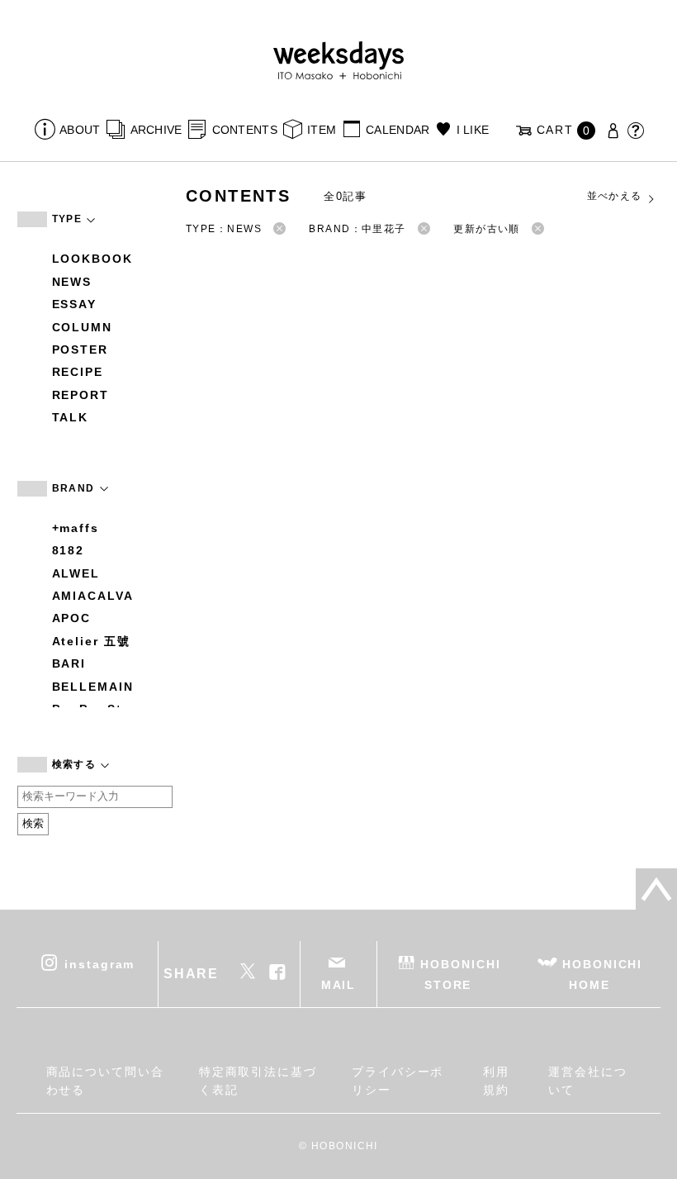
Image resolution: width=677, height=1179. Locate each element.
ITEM (321, 129)
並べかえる (614, 196)
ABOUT (79, 129)
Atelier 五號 (91, 641)
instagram (99, 963)
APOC (72, 618)
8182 (68, 550)
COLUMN (82, 327)
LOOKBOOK (92, 258)
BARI (69, 663)
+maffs (76, 528)
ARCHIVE (156, 129)
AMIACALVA (93, 595)
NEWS (72, 281)
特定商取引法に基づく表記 (258, 1080)
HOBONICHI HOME (602, 974)
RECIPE (78, 371)
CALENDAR (397, 129)
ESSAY (74, 304)
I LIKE (473, 129)
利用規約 (496, 1080)
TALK (70, 417)
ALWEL (76, 573)
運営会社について (587, 1080)
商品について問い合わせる (105, 1080)
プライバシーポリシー (397, 1080)
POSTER (80, 349)
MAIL (339, 984)
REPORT (81, 395)
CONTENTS (244, 129)
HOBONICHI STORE (460, 974)
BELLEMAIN (93, 686)
